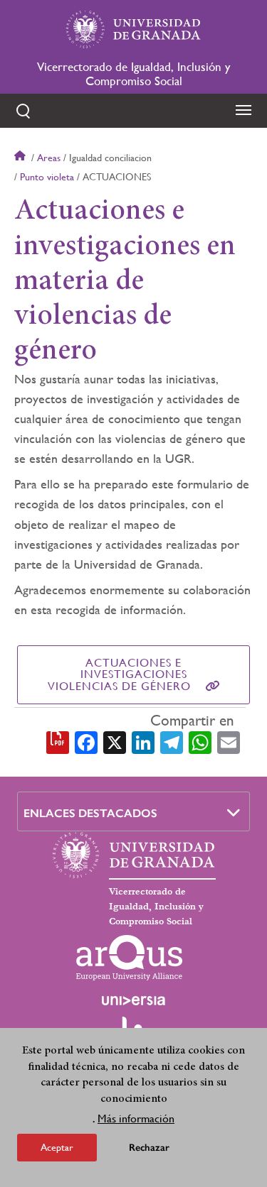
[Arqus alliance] (129, 957)
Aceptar (57, 1147)
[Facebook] (86, 741)
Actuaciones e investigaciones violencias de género (119, 674)
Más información (136, 1118)
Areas (49, 157)
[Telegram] (171, 741)
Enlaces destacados (90, 813)
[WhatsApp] (200, 741)
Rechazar (149, 1148)
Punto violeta (47, 176)
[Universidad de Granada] (134, 29)
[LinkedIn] (143, 741)
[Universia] (134, 1000)
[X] (114, 741)
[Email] (228, 741)
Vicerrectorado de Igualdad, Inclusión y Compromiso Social (133, 74)
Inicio (21, 158)
